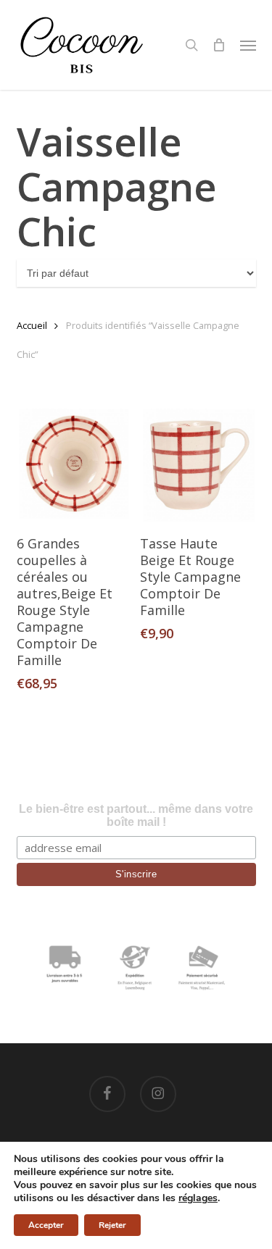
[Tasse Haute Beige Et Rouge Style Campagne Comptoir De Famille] (197, 464)
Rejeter (112, 1225)
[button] (248, 45)
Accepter (46, 1225)
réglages (198, 1198)
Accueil (32, 325)
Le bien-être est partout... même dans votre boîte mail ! (136, 815)
